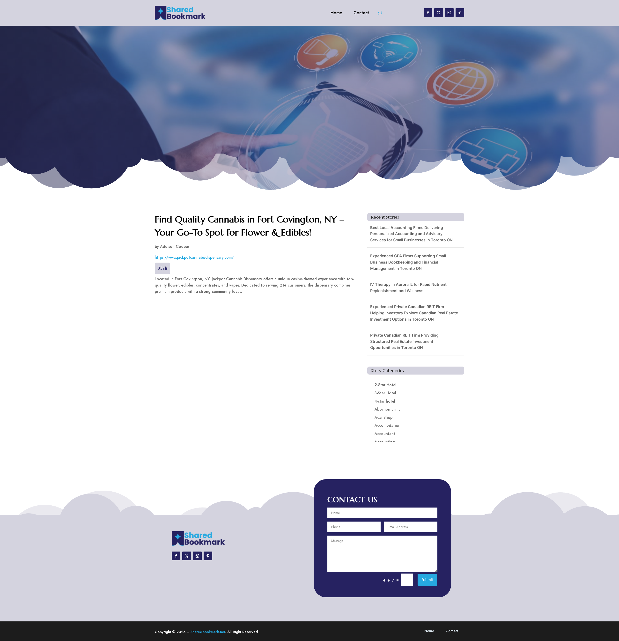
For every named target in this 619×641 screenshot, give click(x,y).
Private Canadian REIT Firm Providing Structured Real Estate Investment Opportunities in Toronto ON (404, 341)
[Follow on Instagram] (449, 12)
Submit (427, 579)
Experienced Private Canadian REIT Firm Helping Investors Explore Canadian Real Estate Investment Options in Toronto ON (414, 312)
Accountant (385, 433)
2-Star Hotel (385, 385)
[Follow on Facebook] (428, 12)
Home (336, 13)
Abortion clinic (387, 409)
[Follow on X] (438, 12)
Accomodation (387, 425)
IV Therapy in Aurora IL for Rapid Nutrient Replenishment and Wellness (408, 287)
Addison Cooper (174, 246)
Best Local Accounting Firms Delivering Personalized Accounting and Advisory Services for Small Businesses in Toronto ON (411, 233)
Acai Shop (383, 417)
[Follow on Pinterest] (460, 12)
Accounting (385, 442)
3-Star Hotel (385, 393)
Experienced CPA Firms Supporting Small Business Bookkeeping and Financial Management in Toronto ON (408, 262)
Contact (361, 13)
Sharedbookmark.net (208, 631)
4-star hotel (385, 401)
